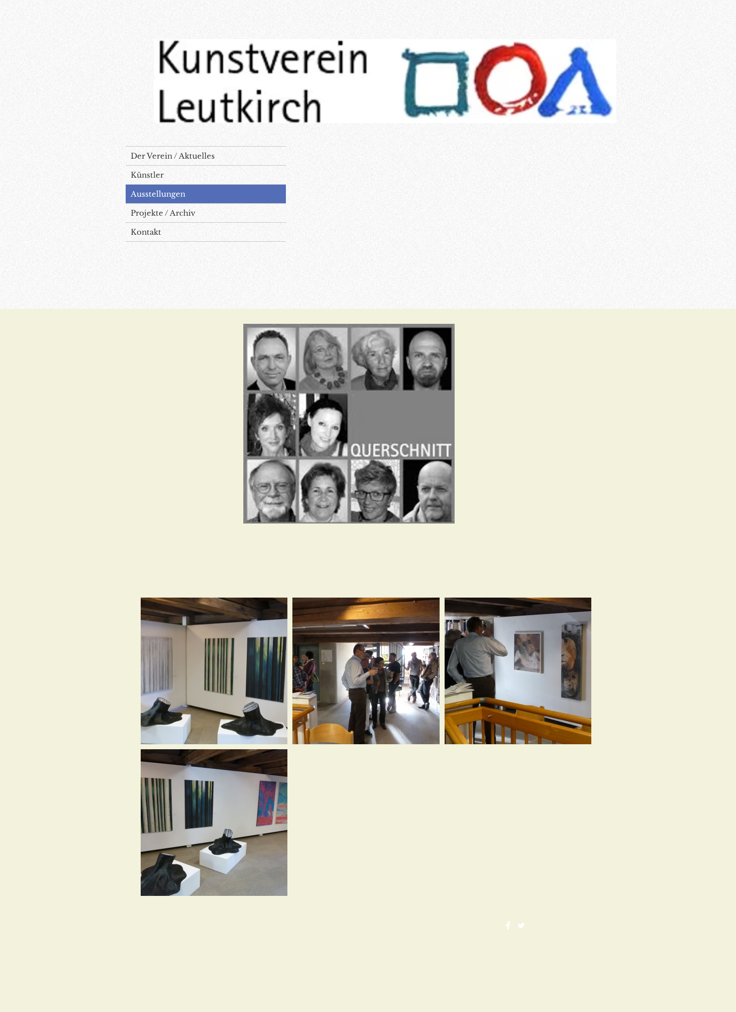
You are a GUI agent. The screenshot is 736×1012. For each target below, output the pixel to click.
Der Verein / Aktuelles (173, 156)
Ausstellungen (158, 194)
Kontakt (146, 232)
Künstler (147, 175)
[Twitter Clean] (521, 925)
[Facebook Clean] (508, 925)
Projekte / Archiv (163, 213)
